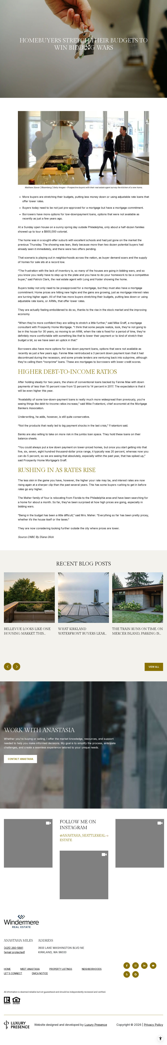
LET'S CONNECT (13, 973)
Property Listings (60, 969)
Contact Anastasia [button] (20, 759)
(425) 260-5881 (13, 947)
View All (154, 666)
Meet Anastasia (30, 969)
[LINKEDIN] (144, 965)
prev (7, 666)
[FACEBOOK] (126, 965)
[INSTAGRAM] (135, 965)
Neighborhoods (92, 969)
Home (7, 969)
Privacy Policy (153, 1024)
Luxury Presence (95, 1024)
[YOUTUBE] (153, 965)
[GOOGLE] (135, 974)
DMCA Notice (40, 973)
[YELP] (126, 974)
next (16, 666)
